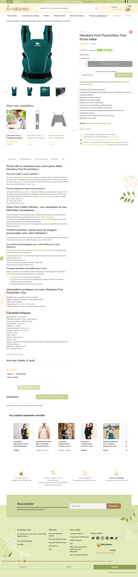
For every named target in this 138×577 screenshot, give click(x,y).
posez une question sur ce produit (95, 144)
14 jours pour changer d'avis (79, 537)
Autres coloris (84, 55)
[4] (87, 44)
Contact (17, 2)
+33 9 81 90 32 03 (26, 541)
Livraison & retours (76, 533)
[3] (85, 44)
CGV (71, 543)
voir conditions (113, 137)
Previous (6, 92)
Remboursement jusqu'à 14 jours (84, 480)
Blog (10, 2)
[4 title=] (14, 141)
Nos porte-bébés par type (57, 542)
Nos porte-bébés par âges (57, 539)
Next (68, 92)
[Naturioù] (17, 8)
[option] (16, 128)
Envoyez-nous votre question (51, 397)
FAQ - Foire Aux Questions (79, 555)
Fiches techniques (41, 159)
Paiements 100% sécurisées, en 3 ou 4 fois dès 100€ (101, 140)
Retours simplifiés (84, 478)
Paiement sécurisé (21, 478)
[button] (8, 437)
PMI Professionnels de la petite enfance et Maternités (78, 549)
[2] (83, 44)
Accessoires (53, 546)
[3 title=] (12, 141)
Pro (25, 2)
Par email (20, 544)
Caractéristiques (25, 159)
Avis (62, 159)
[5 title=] (17, 141)
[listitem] (21, 437)
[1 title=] (7, 141)
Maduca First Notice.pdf (14, 354)
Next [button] (73, 130)
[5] (89, 44)
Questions (54, 159)
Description (12, 159)
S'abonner (112, 506)
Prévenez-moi (122, 75)
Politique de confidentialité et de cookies (122, 572)
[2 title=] (10, 141)
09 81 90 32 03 (88, 2)
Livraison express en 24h (53, 478)
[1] (81, 44)
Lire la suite (85, 129)
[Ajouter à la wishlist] (130, 32)
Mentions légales (76, 540)
